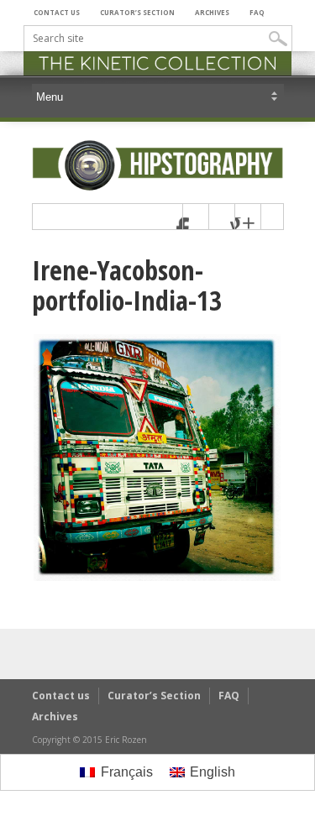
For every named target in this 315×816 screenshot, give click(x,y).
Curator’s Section (137, 12)
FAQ (257, 12)
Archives (212, 12)
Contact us (57, 12)
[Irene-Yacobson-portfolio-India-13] (157, 578)
